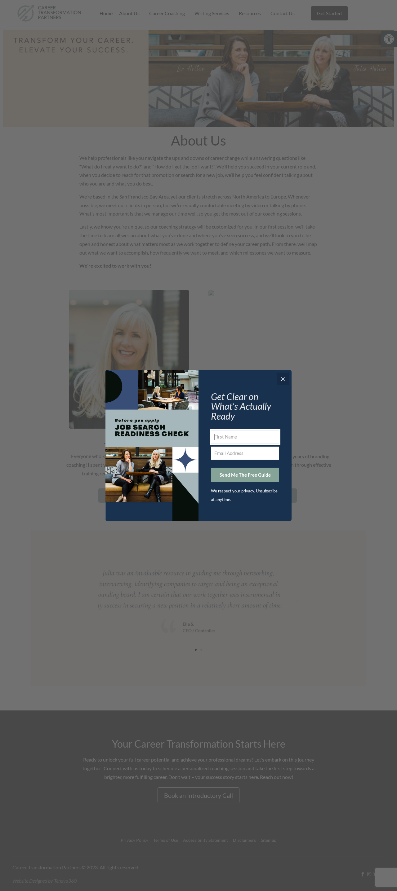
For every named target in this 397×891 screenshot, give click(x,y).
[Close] (283, 379)
